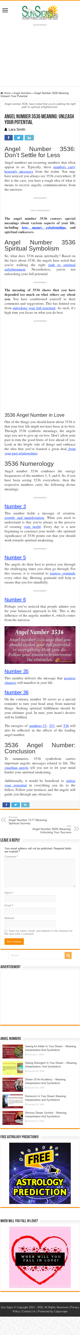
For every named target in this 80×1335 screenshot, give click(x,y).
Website (9, 918)
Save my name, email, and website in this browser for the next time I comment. (38, 932)
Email (9, 905)
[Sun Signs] (40, 12)
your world (32, 526)
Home (7, 93)
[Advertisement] (40, 997)
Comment (11, 856)
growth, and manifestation (24, 517)
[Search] (68, 955)
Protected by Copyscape (52, 1311)
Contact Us (29, 1311)
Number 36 (17, 692)
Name (9, 892)
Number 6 (15, 599)
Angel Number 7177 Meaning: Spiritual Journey (28, 820)
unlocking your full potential (34, 308)
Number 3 (15, 506)
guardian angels (17, 767)
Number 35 (17, 671)
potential (19, 785)
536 (66, 725)
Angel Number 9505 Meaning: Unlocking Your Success (51, 829)
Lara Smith (17, 129)
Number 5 (15, 557)
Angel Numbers (22, 93)
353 (52, 725)
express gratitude (62, 573)
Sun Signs (7, 1307)
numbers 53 (38, 725)
